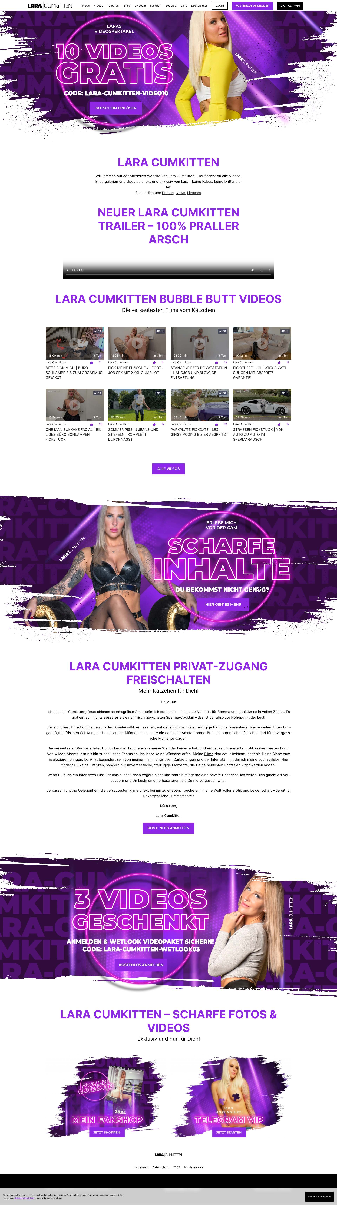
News (180, 193)
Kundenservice (193, 1167)
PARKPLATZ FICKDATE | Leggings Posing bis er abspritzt (199, 432)
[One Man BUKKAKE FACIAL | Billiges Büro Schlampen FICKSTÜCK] (75, 405)
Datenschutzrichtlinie (24, 1198)
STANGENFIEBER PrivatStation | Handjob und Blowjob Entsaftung (199, 373)
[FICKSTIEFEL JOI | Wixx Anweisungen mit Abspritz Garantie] (262, 343)
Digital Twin (290, 5)
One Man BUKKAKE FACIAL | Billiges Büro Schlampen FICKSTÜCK (74, 434)
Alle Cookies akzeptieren (319, 1196)
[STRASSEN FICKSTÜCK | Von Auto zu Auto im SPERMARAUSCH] (262, 405)
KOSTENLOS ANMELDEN (252, 5)
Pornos (168, 193)
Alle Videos (168, 469)
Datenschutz (160, 1167)
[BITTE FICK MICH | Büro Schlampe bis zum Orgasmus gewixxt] (75, 343)
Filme (208, 754)
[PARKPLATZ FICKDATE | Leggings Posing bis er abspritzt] (200, 405)
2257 (176, 1167)
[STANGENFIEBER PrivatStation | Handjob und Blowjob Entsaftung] (200, 343)
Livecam (194, 193)
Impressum (141, 1167)
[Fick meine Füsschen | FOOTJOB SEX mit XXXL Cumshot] (137, 343)
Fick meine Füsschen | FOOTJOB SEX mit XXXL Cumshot (135, 370)
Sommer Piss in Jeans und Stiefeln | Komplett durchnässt (133, 434)
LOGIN (219, 5)
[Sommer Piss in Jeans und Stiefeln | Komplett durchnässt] (137, 405)
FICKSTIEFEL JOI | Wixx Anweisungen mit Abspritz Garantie (260, 373)
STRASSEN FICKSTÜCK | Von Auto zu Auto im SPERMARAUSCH (258, 434)
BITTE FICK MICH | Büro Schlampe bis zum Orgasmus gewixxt (74, 373)
